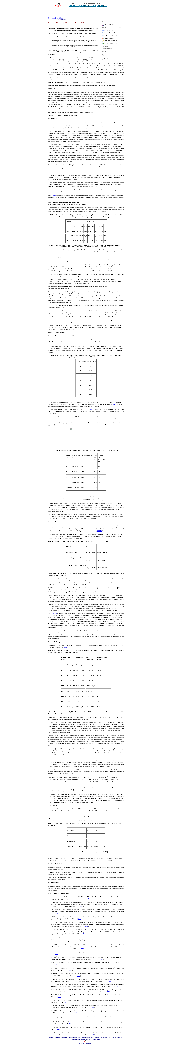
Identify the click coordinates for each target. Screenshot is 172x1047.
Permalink (106, 59)
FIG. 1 (114, 404)
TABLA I (53, 195)
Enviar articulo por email (111, 43)
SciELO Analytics (109, 24)
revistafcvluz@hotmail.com (86, 1043)
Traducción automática (110, 40)
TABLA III (90, 409)
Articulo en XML (108, 30)
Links (89, 899)
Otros (105, 53)
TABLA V (54, 613)
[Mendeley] (103, 53)
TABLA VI (67, 647)
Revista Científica (55, 18)
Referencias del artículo (110, 33)
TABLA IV (99, 531)
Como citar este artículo (111, 35)
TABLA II (97, 339)
